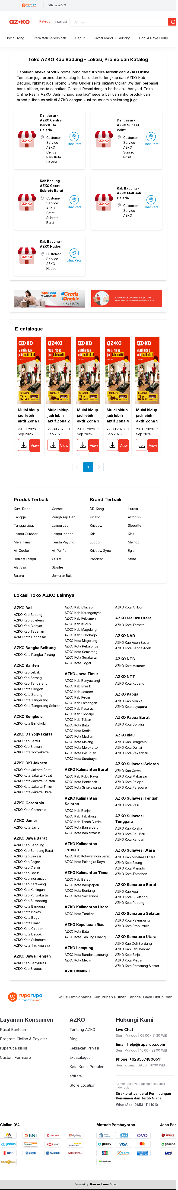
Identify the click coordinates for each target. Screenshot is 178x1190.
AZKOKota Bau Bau (130, 834)
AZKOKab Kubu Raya (81, 776)
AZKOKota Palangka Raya (85, 862)
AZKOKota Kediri (78, 731)
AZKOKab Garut (26, 873)
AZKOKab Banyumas (30, 963)
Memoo (134, 542)
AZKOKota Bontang (80, 890)
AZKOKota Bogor (27, 917)
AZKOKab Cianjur (27, 867)
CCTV (56, 559)
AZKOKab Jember (79, 692)
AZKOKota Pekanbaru (132, 753)
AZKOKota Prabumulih (132, 926)
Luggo (95, 542)
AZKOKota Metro (78, 960)
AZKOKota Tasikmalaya (32, 945)
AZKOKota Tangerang (31, 700)
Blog (73, 1038)
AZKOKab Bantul (27, 741)
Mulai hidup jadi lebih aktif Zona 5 (147, 415)
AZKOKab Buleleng (29, 620)
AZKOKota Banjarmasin (82, 833)
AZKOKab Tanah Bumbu (83, 822)
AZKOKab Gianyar (28, 626)
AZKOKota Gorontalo (30, 810)
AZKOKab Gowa (128, 771)
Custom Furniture (15, 1057)
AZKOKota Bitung (128, 863)
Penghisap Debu (64, 517)
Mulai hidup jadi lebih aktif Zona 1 (28, 415)
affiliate (76, 1076)
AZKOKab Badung (28, 615)
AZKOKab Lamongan (81, 703)
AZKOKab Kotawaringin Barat (87, 856)
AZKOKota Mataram (130, 666)
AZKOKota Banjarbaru (82, 827)
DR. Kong (97, 509)
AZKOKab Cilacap (79, 607)
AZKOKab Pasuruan (80, 708)
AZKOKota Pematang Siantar (137, 966)
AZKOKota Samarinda (81, 896)
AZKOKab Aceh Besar (132, 642)
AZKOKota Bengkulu (30, 723)
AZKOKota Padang (129, 903)
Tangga (20, 517)
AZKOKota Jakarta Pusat (33, 775)
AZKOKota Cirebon (29, 929)
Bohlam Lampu (25, 559)
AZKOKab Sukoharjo (81, 635)
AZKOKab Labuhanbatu (133, 949)
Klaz (131, 534)
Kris (92, 534)
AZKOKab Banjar (78, 811)
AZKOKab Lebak (27, 672)
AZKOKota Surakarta (81, 657)
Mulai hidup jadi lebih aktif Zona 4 (118, 415)
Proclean (97, 559)
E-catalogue (80, 1057)
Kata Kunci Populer (87, 1066)
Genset (57, 509)
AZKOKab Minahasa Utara (135, 857)
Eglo (131, 550)
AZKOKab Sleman (28, 747)
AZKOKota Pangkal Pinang (34, 655)
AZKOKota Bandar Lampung (86, 955)
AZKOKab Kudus (78, 624)
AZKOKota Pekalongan (82, 646)
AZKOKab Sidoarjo (79, 714)
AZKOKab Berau (77, 879)
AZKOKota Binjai (127, 955)
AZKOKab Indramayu (30, 878)
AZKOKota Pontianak (81, 782)
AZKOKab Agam (127, 891)
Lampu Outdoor (26, 534)
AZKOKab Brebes (28, 969)
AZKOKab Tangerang (31, 683)
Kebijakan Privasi (84, 1048)
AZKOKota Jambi (27, 827)
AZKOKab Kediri (77, 697)
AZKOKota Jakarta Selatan (34, 781)
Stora (132, 559)
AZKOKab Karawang (30, 884)
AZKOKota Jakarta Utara (33, 792)
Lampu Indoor (62, 534)
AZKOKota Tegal (78, 663)
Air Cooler (21, 550)
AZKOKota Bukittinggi (131, 897)
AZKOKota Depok (28, 934)
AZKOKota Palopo (129, 782)
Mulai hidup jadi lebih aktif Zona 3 (88, 415)
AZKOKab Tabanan (29, 631)
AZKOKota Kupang (129, 683)
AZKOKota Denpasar (30, 637)
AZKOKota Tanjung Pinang (85, 937)
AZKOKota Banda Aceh (133, 648)
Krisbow (96, 525)
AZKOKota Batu (77, 725)
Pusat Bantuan (13, 1029)
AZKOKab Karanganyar (83, 613)
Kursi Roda (22, 509)
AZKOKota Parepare (131, 787)
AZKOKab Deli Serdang (133, 943)
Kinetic (95, 517)
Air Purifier (60, 550)
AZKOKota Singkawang (83, 787)
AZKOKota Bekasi (27, 912)
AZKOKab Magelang (81, 629)
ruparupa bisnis (14, 1048)
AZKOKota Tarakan (80, 914)
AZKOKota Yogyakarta (31, 752)
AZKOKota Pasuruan (80, 753)
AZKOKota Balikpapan (82, 885)
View (35, 445)
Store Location (82, 1085)
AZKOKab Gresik (78, 686)
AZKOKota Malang (79, 742)
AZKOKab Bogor (27, 862)
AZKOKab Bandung (29, 845)
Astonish (134, 517)
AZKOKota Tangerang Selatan (37, 706)
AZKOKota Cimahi (27, 923)
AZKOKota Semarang (81, 652)
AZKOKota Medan (129, 960)
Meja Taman (23, 542)
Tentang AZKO (82, 1029)
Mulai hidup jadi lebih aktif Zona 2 (59, 415)
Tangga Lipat (24, 525)
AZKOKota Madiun (79, 736)
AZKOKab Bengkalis (131, 742)
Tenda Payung (63, 542)
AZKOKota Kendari (129, 839)
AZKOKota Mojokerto (81, 747)
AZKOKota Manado (130, 868)
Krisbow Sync (100, 550)
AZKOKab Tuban (78, 720)
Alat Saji (20, 567)
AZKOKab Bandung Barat (33, 851)
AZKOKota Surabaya (81, 759)
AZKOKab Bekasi (27, 856)
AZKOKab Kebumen (80, 618)
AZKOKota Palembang (132, 920)
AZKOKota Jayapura (131, 707)
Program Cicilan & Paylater (23, 1038)
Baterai (19, 576)
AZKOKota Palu (127, 805)
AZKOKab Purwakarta (31, 895)
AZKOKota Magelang (81, 641)
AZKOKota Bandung (29, 906)
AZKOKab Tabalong (80, 816)
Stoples (58, 567)
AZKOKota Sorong (129, 724)
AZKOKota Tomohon (131, 874)
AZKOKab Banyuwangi (82, 681)
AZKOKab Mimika (128, 701)
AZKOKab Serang (28, 678)
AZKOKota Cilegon (28, 689)
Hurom (133, 509)
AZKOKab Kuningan (29, 890)
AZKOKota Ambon (129, 607)
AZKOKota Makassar (131, 776)
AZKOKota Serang (28, 694)
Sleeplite (134, 525)
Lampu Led (60, 525)
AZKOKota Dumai (128, 747)
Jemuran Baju (62, 576)
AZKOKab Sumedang (30, 901)
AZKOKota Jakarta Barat (32, 770)
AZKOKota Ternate (130, 625)
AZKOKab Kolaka (128, 828)
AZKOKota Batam (78, 931)
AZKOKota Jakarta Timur (33, 786)
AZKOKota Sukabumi (30, 940)
